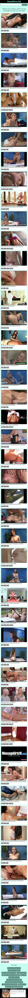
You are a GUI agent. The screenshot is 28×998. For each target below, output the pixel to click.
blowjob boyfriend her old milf (9, 972)
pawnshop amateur (21, 972)
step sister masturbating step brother (14, 986)
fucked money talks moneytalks (14, 979)
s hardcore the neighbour (14, 970)
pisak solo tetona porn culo (14, 968)
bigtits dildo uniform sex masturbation (10, 975)
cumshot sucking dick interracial (9, 984)
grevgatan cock (22, 984)
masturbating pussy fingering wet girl (14, 982)
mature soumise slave (14, 977)
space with (23, 975)
